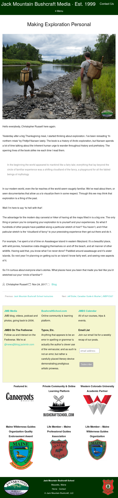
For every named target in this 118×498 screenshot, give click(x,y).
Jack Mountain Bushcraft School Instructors (33, 296)
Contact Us (107, 4)
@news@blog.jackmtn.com (19, 344)
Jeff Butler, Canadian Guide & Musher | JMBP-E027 (90, 296)
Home (54, 488)
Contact (62, 488)
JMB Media (10, 311)
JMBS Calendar (87, 311)
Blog (54, 284)
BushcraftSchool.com (54, 311)
